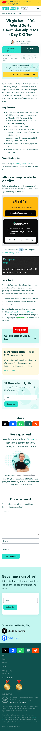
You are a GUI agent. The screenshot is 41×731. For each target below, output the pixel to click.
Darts (19, 13)
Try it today (16, 4)
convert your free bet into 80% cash (20, 312)
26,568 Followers (16, 630)
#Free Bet (19, 44)
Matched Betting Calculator (12, 252)
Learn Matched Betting (19, 74)
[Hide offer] (24, 58)
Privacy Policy (7, 670)
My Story (5, 662)
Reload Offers (12, 13)
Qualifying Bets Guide (21, 163)
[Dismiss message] (38, 3)
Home (3, 13)
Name (6, 541)
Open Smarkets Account (19, 240)
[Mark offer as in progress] (29, 58)
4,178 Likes (13, 637)
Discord (31, 439)
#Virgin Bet (25, 44)
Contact (4, 659)
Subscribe (11, 404)
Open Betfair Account (19, 213)
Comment (6, 512)
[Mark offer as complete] (35, 58)
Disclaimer (6, 673)
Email (6, 549)
